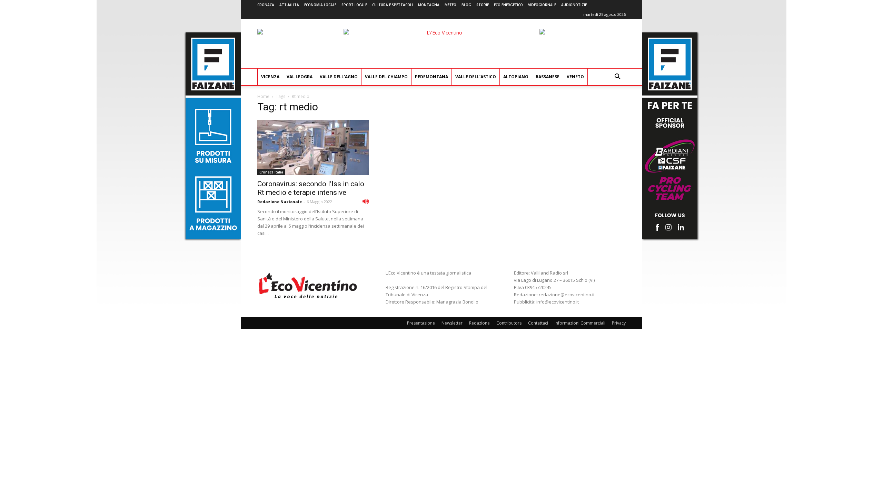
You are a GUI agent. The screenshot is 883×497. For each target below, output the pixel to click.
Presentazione (421, 323)
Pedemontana (431, 77)
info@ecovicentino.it (557, 302)
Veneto (575, 77)
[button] (617, 77)
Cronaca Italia (271, 172)
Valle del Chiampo (386, 77)
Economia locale (320, 4)
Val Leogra (299, 77)
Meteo (450, 4)
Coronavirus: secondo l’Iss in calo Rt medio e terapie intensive (310, 188)
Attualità (289, 4)
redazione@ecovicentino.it (567, 294)
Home (263, 96)
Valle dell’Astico (475, 77)
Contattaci (538, 323)
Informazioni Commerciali (580, 323)
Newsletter (452, 323)
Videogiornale (542, 4)
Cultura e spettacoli (392, 4)
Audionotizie (574, 4)
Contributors (509, 323)
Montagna (428, 4)
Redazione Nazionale (279, 201)
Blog (466, 4)
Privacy (619, 323)
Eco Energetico (508, 4)
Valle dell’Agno (339, 77)
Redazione (479, 323)
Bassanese (547, 77)
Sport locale (354, 4)
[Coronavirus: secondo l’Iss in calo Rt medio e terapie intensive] (313, 147)
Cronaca (265, 4)
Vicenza (270, 77)
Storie (482, 4)
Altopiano (515, 77)
